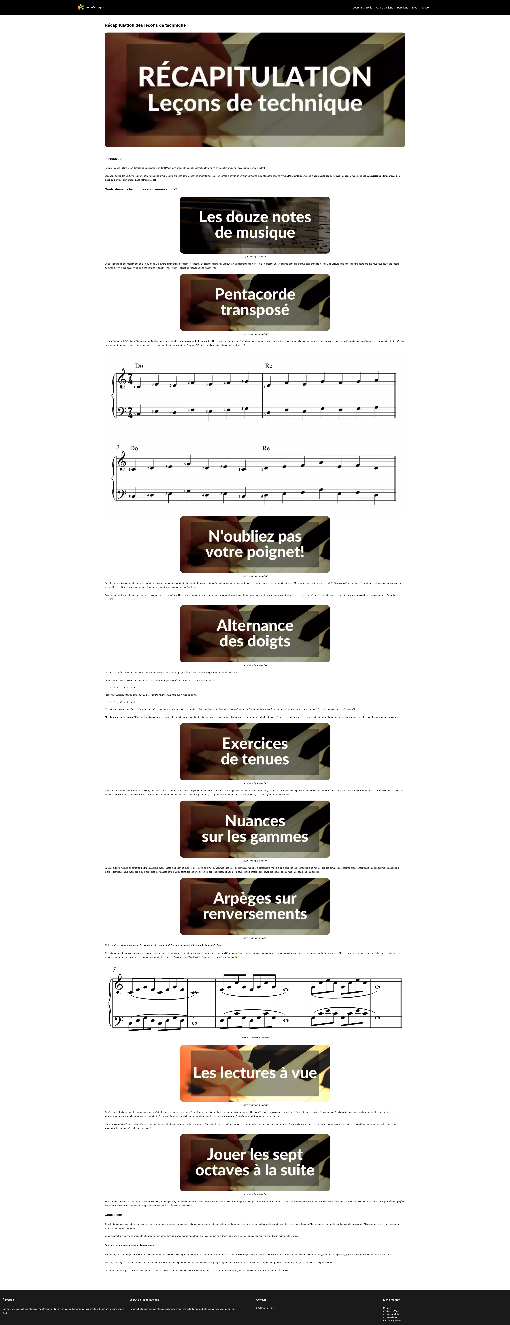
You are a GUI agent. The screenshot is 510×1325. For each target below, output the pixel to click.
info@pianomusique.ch (267, 1308)
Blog (414, 7)
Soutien (425, 7)
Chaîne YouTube (391, 1311)
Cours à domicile (362, 7)
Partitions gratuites (392, 1320)
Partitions (402, 7)
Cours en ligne (384, 7)
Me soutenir (388, 1308)
